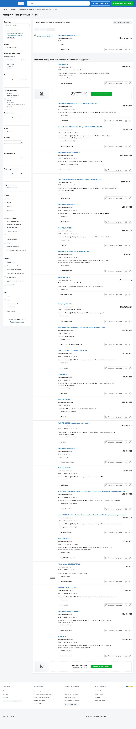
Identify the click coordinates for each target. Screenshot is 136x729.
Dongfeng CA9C (64, 277)
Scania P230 (62, 374)
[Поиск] (29, 3)
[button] (126, 49)
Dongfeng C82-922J (65, 304)
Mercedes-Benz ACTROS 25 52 (69, 152)
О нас (4, 691)
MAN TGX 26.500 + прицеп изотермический (73, 423)
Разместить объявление (101, 93)
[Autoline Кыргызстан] (9, 3)
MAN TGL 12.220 (64, 399)
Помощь (5, 694)
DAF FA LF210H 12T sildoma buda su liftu (72, 350)
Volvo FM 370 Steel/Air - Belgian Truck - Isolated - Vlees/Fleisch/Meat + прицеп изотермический (91, 491)
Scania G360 (62, 636)
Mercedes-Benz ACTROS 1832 (68, 611)
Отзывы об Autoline (39, 700)
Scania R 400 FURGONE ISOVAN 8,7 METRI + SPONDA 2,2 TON (80, 127)
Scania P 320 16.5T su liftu (67, 588)
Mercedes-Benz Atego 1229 (67, 204)
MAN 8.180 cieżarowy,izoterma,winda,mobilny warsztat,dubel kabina (81, 327)
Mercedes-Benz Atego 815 (67, 35)
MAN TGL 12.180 (64, 468)
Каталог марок (38, 703)
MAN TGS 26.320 (64, 538)
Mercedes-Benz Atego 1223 (67, 448)
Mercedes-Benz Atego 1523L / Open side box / (74, 251)
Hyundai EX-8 (63, 64)
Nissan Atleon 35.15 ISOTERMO (69, 564)
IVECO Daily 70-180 (65, 228)
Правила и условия (39, 691)
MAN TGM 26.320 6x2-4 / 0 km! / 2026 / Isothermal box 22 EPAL (79, 179)
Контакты (5, 697)
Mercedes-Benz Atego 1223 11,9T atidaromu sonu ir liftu (77, 103)
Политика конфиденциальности (43, 694)
